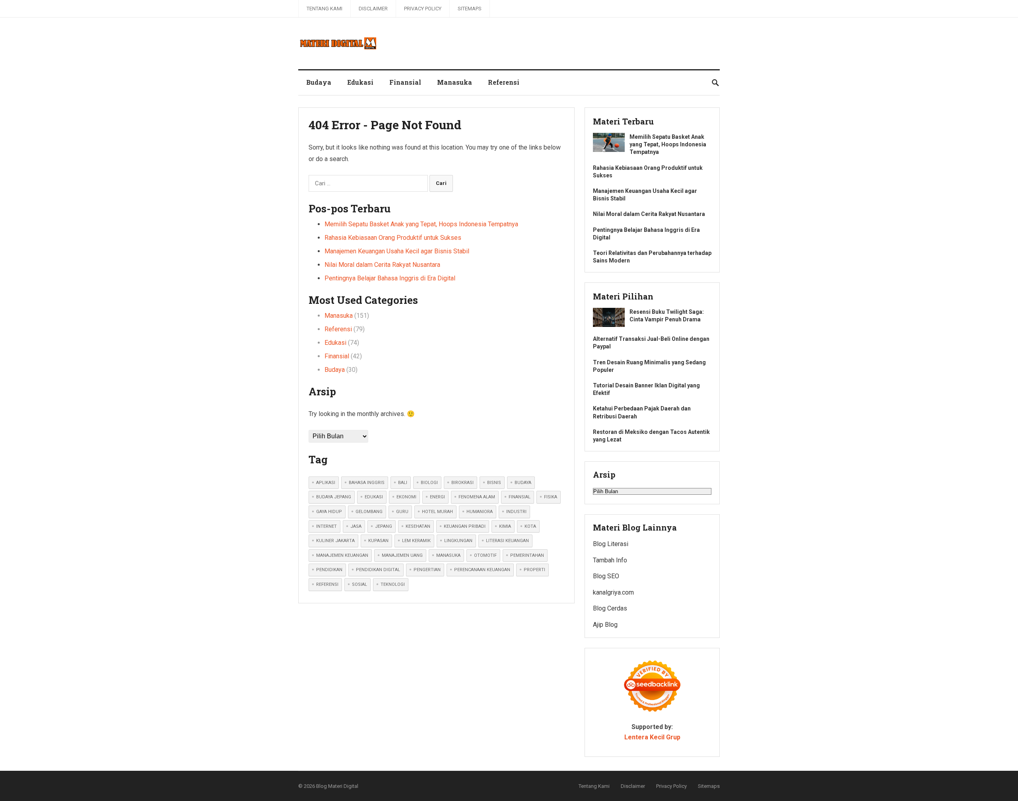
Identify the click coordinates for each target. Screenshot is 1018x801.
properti (534, 569)
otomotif (485, 555)
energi (437, 497)
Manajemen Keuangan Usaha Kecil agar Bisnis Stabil (396, 251)
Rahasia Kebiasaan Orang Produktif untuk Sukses (392, 237)
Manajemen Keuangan (342, 555)
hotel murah (437, 511)
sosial (359, 584)
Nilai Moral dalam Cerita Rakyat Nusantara (382, 264)
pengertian (427, 569)
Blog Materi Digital (337, 786)
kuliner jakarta (335, 540)
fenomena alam (476, 497)
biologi (429, 482)
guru (402, 511)
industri (516, 511)
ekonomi (406, 497)
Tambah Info (610, 560)
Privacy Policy (422, 9)
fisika (550, 497)
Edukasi (360, 82)
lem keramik (416, 540)
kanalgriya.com (613, 592)
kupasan (378, 540)
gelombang (369, 511)
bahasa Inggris (367, 482)
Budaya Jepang (333, 497)
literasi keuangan (507, 540)
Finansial (405, 82)
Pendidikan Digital (378, 569)
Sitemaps (470, 9)
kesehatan (418, 526)
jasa (355, 526)
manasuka (448, 555)
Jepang (383, 526)
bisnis (494, 482)
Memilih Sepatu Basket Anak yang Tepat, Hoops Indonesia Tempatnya (421, 224)
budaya (523, 482)
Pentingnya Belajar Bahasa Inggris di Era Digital (389, 278)
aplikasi (325, 482)
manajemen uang (402, 555)
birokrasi (462, 482)
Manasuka (454, 82)
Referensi (503, 82)
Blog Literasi (610, 544)
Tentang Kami (324, 9)
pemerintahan (527, 555)
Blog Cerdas (610, 608)
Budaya (318, 82)
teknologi (393, 584)
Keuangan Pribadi (465, 526)
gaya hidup (329, 511)
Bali (402, 482)
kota (530, 526)
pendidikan (329, 569)
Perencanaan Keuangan (482, 569)
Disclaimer (373, 9)
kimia (505, 526)
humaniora (479, 511)
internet (326, 526)
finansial (519, 497)
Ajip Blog (605, 624)
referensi (327, 584)
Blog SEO (606, 576)
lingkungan (458, 540)
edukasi (374, 497)
